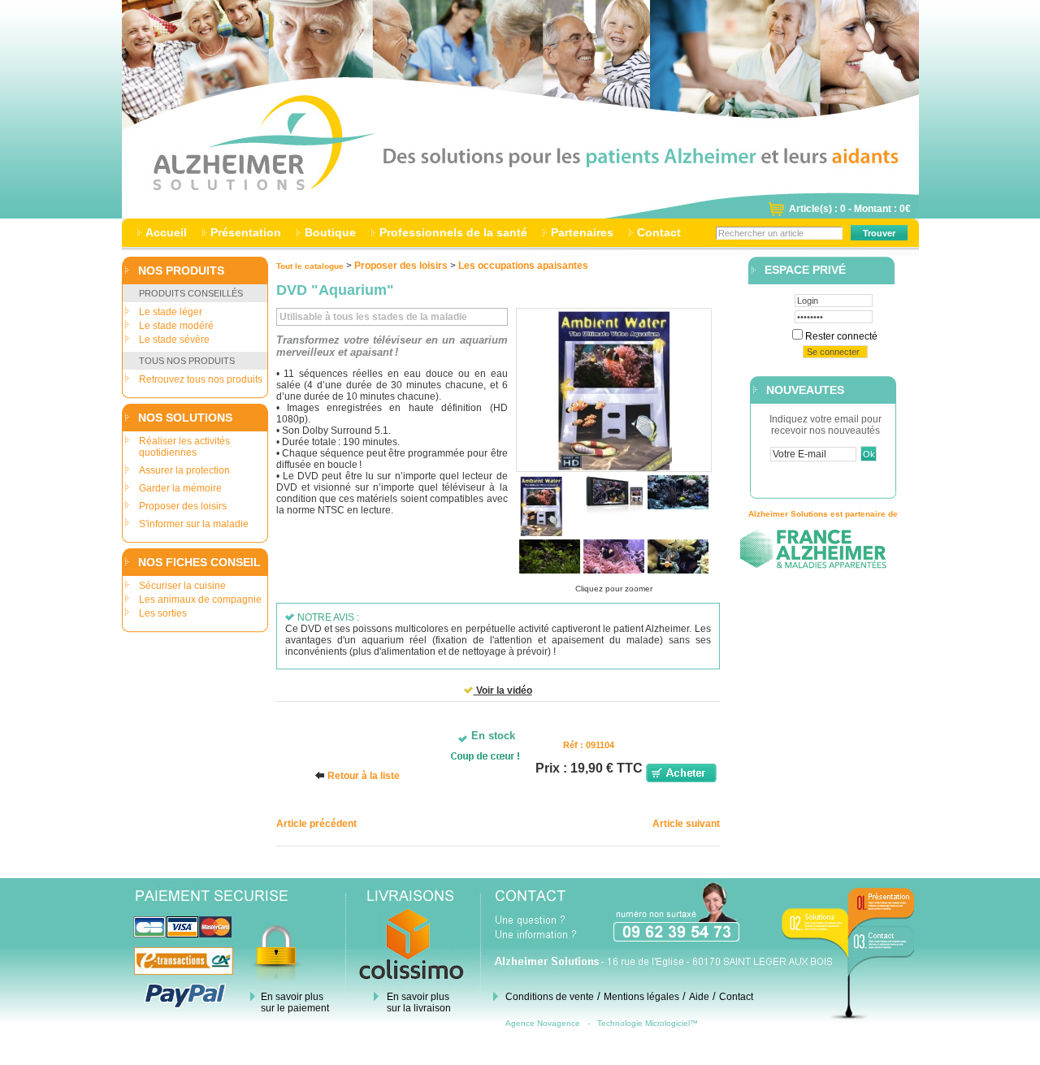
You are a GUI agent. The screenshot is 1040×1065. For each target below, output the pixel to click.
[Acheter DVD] (681, 779)
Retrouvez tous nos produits (200, 379)
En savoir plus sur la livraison (419, 1002)
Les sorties (163, 613)
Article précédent (316, 823)
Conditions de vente (549, 996)
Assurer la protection (184, 470)
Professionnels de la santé (453, 232)
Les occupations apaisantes (523, 265)
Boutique (330, 232)
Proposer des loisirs (183, 506)
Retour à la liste (363, 775)
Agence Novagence (542, 1023)
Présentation (245, 232)
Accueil (166, 232)
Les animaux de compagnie (200, 599)
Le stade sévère (174, 339)
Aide (699, 996)
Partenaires (582, 232)
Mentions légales (641, 996)
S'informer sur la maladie (194, 524)
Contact (659, 232)
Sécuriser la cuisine (182, 585)
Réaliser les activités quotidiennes (184, 446)
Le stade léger (170, 312)
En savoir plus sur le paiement (295, 1002)
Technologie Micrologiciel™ (647, 1023)
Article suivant (686, 823)
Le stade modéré (176, 325)
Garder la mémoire (180, 488)
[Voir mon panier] (776, 213)
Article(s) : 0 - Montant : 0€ (850, 208)
